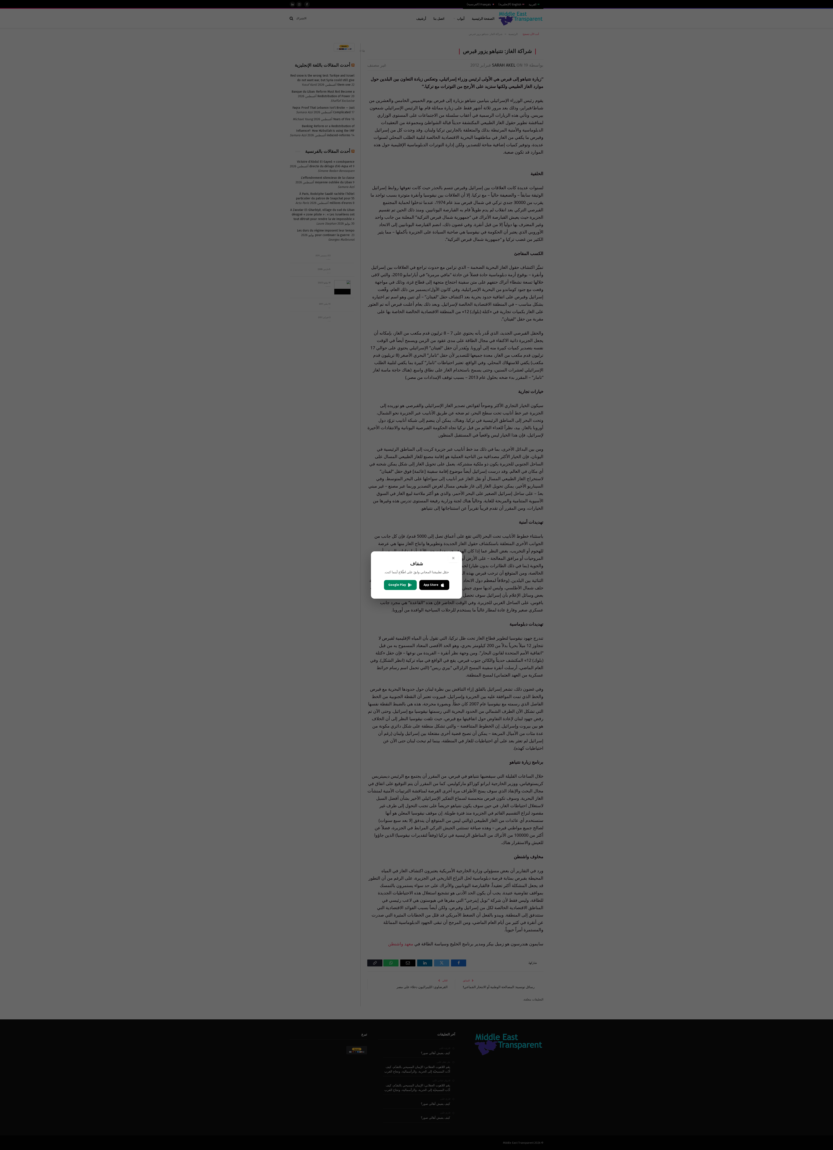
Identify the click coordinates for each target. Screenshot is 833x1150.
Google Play (397, 585)
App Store (431, 585)
